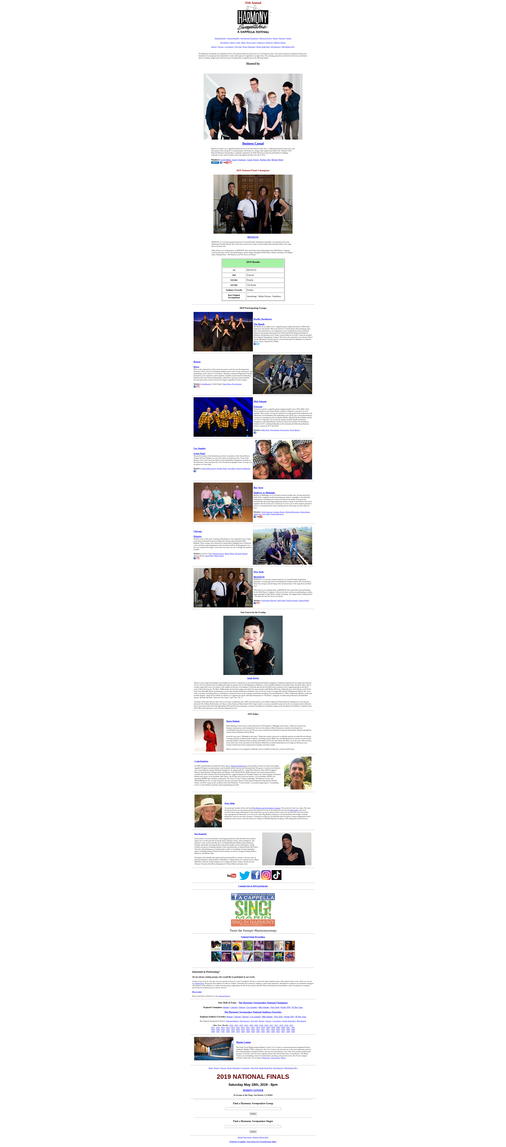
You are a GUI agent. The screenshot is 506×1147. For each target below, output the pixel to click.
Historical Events (265, 38)
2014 (218, 1027)
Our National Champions (249, 38)
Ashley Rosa (281, 600)
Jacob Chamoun (239, 160)
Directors (282, 38)
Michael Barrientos (293, 512)
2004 (233, 1029)
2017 (271, 1025)
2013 (228, 1027)
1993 (258, 1032)
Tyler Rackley (275, 430)
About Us (269, 43)
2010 (258, 1027)
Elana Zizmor (305, 512)
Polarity (198, 536)
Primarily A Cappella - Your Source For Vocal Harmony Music (253, 1142)
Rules (243, 43)
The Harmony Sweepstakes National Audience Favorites (253, 1012)
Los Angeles (229, 47)
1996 (228, 1032)
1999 (283, 1029)
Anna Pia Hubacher (243, 469)
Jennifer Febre (222, 469)
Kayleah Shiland (241, 554)
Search (289, 38)
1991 (278, 1032)
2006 (213, 1029)
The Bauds (259, 324)
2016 (281, 1025)
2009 (268, 1027)
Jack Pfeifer (209, 556)
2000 (273, 1029)
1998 (293, 1029)
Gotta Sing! (199, 453)
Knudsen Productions (238, 766)
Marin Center (243, 1042)
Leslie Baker (226, 160)
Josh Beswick (206, 384)
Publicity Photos (280, 43)
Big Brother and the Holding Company (267, 808)
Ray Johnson (237, 384)
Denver (242, 1007)
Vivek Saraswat (267, 512)
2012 (238, 1027)
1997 (218, 1032)
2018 (261, 1025)
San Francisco (276, 47)
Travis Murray (295, 430)
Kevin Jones (284, 430)
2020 (251, 1025)
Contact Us (261, 43)
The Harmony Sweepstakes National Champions (263, 1002)
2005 (223, 1029)
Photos (283, 1058)
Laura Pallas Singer (208, 469)
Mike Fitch (265, 430)
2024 (231, 1025)
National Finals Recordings (253, 937)
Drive (196, 367)
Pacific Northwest (263, 319)
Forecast (258, 406)
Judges (275, 38)
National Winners (232, 1021)
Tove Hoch (231, 469)
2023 (236, 1025)
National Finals (220, 38)
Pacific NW (285, 1007)
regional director (224, 996)
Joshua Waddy (304, 600)
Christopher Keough (269, 600)
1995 (238, 1032)
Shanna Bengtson (277, 514)
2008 (278, 1027)
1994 (248, 1032)
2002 (253, 1029)
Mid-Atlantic (260, 401)
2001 (263, 1029)
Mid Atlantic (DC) (288, 47)
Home (211, 1068)
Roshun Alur (265, 160)
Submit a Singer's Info (260, 1137)
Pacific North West (263, 47)
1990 (288, 1032)
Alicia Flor (257, 514)
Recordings (224, 43)
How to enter (251, 43)
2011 (248, 1027)
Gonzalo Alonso (279, 512)
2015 (291, 1025)
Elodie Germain (292, 600)
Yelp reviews (275, 1058)
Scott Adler (266, 514)
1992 (268, 1032)
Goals (238, 43)
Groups (232, 43)
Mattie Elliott (229, 554)
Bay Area (258, 487)
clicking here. (199, 983)
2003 (243, 1029)
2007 (288, 1027)
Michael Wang (277, 160)
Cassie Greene (253, 160)
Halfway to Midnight (264, 492)
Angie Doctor (253, 678)
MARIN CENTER (253, 1090)
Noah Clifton (219, 556)
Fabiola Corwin (218, 554)
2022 (241, 1025)
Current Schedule (233, 38)
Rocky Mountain (249, 47)
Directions (266, 1058)
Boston (213, 47)
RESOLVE (259, 577)
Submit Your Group (245, 1137)
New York (238, 47)
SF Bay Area (297, 1007)
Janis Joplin (294, 810)
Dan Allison (227, 384)
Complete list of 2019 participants (253, 886)
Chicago (221, 47)
